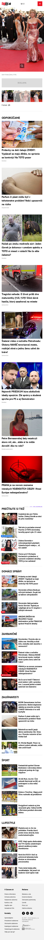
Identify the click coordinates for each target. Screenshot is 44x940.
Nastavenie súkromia (11, 900)
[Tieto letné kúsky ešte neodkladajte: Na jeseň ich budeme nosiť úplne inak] (9, 873)
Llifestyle (8, 823)
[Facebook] (23, 913)
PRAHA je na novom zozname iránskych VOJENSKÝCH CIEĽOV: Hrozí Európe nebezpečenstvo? (30, 670)
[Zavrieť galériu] (40, 3)
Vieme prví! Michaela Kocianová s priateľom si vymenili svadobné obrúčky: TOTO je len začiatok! (29, 557)
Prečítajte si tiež (13, 509)
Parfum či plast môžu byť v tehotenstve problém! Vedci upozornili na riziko (29, 718)
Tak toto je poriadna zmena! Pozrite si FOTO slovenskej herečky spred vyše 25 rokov (29, 529)
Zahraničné (9, 634)
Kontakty (8, 913)
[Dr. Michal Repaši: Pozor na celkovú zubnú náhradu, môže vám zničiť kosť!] (9, 747)
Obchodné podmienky (29, 900)
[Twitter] (31, 913)
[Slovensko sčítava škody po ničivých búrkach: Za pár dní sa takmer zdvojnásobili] (9, 594)
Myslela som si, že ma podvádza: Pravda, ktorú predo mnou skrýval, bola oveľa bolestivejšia (28, 831)
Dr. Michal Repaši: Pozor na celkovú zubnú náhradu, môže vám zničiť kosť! (30, 745)
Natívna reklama (27, 908)
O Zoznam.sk (9, 889)
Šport (6, 760)
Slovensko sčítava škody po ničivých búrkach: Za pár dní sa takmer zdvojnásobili (29, 592)
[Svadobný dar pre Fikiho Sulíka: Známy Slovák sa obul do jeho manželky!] (9, 519)
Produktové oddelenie (11, 921)
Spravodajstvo (9, 918)
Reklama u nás (26, 894)
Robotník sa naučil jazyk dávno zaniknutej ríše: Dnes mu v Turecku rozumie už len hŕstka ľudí (29, 733)
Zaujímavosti (10, 697)
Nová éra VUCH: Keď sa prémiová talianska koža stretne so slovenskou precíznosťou (28, 858)
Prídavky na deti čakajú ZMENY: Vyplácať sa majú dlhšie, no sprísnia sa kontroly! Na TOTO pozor (28, 580)
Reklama (25, 889)
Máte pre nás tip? (10, 932)
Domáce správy (12, 571)
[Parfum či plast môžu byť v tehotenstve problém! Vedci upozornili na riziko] (9, 721)
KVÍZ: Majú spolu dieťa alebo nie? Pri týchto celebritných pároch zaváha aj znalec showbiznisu (30, 845)
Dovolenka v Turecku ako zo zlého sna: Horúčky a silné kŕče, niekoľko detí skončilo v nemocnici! (30, 642)
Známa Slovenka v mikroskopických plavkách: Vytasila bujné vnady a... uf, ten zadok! (29, 544)
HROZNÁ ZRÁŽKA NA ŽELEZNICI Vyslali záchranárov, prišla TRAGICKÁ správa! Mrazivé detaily (30, 620)
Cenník (24, 903)
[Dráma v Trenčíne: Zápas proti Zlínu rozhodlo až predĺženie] (9, 797)
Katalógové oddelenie (11, 926)
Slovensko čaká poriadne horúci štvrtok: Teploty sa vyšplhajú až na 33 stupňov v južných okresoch (29, 607)
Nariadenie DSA (9, 908)
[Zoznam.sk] (26, 926)
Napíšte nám (8, 905)
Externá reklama (27, 897)
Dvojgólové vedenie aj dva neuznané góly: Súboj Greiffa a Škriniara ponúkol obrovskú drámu (30, 809)
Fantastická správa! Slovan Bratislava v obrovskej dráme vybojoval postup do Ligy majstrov (30, 769)
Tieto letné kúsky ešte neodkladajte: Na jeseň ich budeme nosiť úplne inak (29, 870)
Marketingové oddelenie (12, 929)
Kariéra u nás (8, 903)
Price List (25, 905)
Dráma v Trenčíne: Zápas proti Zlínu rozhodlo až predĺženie (30, 793)
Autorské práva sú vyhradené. (27, 920)
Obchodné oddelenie (11, 923)
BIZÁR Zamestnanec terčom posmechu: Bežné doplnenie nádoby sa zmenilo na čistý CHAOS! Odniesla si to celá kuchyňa (29, 707)
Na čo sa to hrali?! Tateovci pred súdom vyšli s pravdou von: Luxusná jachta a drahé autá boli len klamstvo (29, 683)
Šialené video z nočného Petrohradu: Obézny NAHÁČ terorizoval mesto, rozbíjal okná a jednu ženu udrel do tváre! (29, 657)
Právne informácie (10, 894)
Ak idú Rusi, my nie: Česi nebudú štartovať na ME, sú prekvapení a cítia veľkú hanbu (29, 782)
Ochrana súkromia (10, 897)
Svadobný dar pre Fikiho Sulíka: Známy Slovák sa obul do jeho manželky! (30, 516)
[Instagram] (27, 913)
